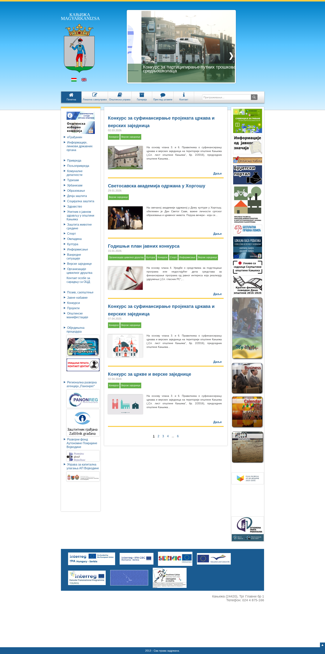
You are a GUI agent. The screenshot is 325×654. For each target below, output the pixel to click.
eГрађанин (74, 137)
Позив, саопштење (80, 292)
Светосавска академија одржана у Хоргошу (156, 185)
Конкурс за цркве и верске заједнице (149, 374)
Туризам (73, 180)
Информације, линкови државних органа (80, 146)
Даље (217, 173)
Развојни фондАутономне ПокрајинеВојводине (82, 443)
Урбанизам (74, 185)
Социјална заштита (80, 201)
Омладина (74, 238)
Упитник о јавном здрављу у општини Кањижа (80, 215)
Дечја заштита (77, 196)
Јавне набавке (77, 297)
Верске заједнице (79, 263)
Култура (72, 244)
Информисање (77, 249)
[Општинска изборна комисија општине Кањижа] (81, 127)
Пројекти (73, 308)
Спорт (71, 233)
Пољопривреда (78, 165)
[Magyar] (74, 80)
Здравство (74, 206)
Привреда (74, 160)
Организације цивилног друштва (126, 257)
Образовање (76, 190)
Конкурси (73, 302)
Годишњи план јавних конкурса (143, 246)
